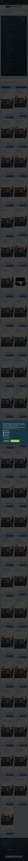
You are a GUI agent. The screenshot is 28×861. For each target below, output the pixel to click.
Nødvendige (6, 430)
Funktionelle (6, 434)
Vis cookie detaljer (6, 437)
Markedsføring (7, 432)
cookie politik (16, 428)
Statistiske (6, 435)
